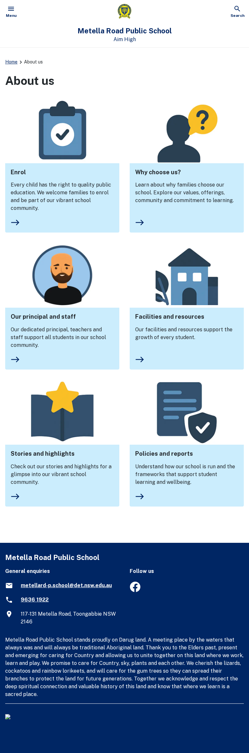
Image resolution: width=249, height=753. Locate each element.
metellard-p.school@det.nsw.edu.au (66, 585)
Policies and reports (164, 453)
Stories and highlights (43, 453)
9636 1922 (35, 600)
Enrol (18, 172)
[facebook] (135, 590)
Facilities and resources (169, 316)
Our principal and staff (43, 316)
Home (11, 61)
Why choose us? (158, 172)
